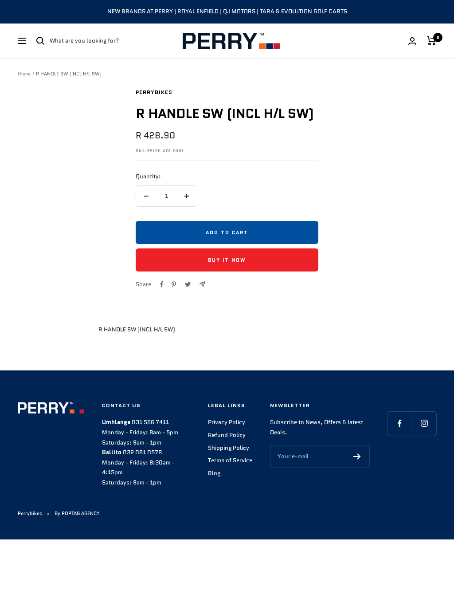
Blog (214, 473)
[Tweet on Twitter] (188, 284)
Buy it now (227, 260)
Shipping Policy (228, 448)
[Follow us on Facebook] (399, 423)
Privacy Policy (226, 422)
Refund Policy (227, 435)
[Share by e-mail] (202, 284)
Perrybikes (154, 92)
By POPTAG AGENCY (77, 513)
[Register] (357, 456)
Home (24, 73)
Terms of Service (230, 460)
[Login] (412, 41)
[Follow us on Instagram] (424, 423)
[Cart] (431, 40)
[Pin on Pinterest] (174, 284)
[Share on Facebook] (162, 284)
